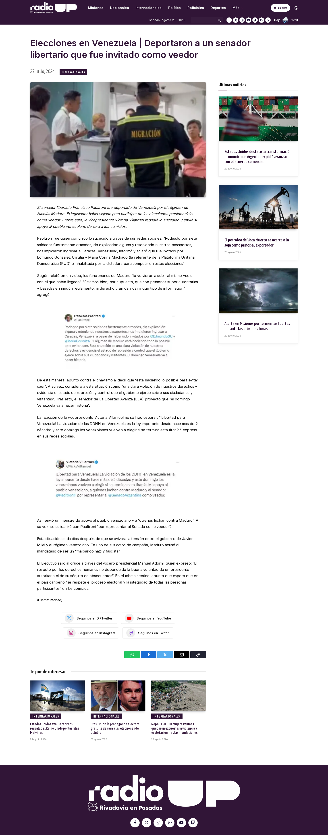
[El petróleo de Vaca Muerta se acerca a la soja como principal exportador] (258, 207)
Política (174, 8)
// (53, 8)
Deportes (218, 8)
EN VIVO (282, 7)
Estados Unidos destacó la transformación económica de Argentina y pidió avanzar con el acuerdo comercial (257, 156)
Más (236, 8)
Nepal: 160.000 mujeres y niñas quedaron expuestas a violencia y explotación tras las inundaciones (174, 728)
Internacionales (149, 8)
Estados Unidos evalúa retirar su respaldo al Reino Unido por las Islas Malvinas (54, 728)
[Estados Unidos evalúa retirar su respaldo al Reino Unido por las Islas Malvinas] (57, 695)
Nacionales (119, 8)
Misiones (95, 8)
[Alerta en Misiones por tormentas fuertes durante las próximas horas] (258, 290)
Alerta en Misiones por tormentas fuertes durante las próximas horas (257, 326)
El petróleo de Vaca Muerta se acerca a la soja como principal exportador (256, 242)
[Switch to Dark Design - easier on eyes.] (295, 8)
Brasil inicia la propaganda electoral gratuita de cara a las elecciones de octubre (115, 728)
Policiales (195, 8)
